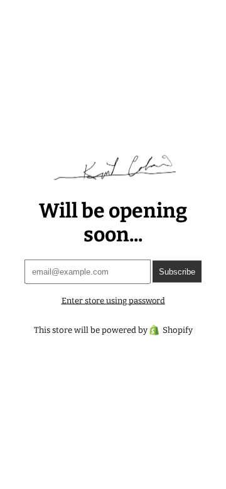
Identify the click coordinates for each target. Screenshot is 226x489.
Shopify (178, 330)
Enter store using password (113, 300)
